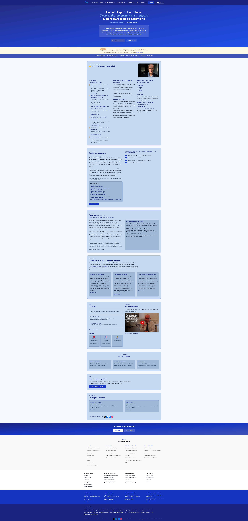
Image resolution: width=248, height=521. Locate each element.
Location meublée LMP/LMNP (131, 450)
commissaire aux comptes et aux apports (99, 266)
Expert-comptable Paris (104, 512)
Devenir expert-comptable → (132, 333)
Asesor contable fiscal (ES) (89, 508)
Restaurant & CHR (87, 475)
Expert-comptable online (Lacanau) (144, 510)
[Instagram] (112, 417)
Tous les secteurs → (88, 486)
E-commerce (86, 479)
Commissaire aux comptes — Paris (108, 510)
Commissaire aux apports (146, 55)
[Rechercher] (155, 3)
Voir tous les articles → (94, 329)
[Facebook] (110, 417)
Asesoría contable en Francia (150, 457)
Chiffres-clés (148, 479)
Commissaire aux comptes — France (91, 510)
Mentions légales (151, 519)
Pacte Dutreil (128, 455)
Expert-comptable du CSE (111, 448)
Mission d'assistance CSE (111, 453)
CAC (137, 2)
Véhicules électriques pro (130, 457)
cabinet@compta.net (109, 499)
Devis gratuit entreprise (117, 40)
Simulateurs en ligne (150, 477)
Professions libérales (88, 484)
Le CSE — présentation (111, 450)
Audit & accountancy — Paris (102, 508)
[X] (105, 417)
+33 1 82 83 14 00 (131, 40)
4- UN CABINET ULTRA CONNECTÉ (145, 80)
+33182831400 (95, 2)
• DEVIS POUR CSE (141, 106)
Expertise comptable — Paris (147, 512)
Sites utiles (148, 481)
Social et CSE (131, 2)
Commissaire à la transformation (109, 56)
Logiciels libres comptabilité (150, 455)
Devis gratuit (144, 56)
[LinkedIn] (107, 417)
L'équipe (88, 460)
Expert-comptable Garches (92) (91, 512)
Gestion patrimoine (121, 2)
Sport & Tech (147, 453)
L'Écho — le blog (147, 448)
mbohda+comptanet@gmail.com (140, 519)
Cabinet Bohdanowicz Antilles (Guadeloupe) (126, 510)
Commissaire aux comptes (132, 55)
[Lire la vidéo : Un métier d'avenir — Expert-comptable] (142, 322)
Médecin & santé (87, 477)
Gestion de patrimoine (112, 55)
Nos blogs (143, 2)
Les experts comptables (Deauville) (91, 514)
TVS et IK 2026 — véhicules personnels (152, 450)
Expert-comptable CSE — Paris (146, 508)
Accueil (101, 2)
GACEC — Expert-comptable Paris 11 (132, 512)
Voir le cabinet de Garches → (110, 501)
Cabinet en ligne (90, 455)
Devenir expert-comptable (92, 465)
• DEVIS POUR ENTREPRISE (142, 104)
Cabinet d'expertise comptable (93, 448)
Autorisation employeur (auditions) (113, 455)
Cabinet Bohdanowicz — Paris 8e (117, 508)
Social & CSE (122, 55)
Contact (151, 2)
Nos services (89, 453)
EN (160, 2)
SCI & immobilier (87, 481)
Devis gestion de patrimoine (131, 448)
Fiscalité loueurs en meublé (131, 453)
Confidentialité (157, 519)
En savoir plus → (94, 203)
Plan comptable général (109, 479)
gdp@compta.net (129, 499)
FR (158, 2)
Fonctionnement (90, 462)
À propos (89, 457)
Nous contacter (140, 52)
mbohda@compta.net (88, 501)
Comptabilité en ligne (134, 56)
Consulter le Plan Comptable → (97, 386)
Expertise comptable (109, 2)
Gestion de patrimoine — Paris (116, 512)
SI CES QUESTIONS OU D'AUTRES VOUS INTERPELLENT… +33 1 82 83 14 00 (105, 199)
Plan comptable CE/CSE (111, 457)
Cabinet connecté (122, 56)
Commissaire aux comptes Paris (93, 450)
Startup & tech (87, 482)
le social (117, 225)
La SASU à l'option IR (129, 481)
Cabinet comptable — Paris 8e (131, 508)
